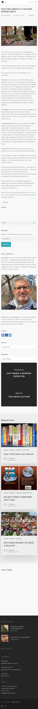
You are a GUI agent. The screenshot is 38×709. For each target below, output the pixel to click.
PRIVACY (18, 702)
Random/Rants (27, 493)
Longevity (31, 15)
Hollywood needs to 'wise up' (9, 663)
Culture (6, 450)
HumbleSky (7, 15)
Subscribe (6, 244)
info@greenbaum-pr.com (8, 693)
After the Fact (5, 676)
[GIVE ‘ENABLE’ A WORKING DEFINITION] (19, 374)
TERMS (13, 702)
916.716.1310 (5, 691)
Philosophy (25, 450)
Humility (12, 450)
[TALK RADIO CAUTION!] (19, 395)
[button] (35, 2)
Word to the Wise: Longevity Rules (11, 669)
